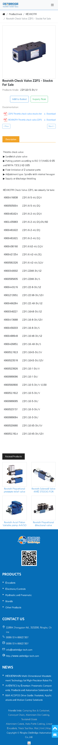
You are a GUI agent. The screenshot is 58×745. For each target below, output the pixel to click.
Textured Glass (29, 719)
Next (51, 126)
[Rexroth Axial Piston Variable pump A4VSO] (14, 508)
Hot (36, 728)
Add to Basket (19, 99)
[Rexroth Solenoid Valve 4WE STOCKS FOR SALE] (44, 474)
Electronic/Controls (15, 588)
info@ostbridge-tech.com (19, 649)
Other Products (13, 607)
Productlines (15, 14)
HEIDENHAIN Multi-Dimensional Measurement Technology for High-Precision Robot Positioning (28, 680)
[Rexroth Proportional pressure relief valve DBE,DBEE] (14, 474)
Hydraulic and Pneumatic (18, 595)
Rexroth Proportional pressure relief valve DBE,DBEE (14, 490)
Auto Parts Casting (35, 723)
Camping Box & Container (36, 710)
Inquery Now (39, 99)
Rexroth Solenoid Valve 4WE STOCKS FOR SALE (43, 490)
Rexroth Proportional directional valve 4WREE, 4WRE (43, 524)
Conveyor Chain (16, 714)
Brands (9, 601)
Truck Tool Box (25, 728)
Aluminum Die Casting (37, 714)
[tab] (10, 139)
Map (48, 728)
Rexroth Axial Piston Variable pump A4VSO (14, 524)
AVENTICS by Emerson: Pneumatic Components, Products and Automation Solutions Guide (28, 690)
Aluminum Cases (15, 723)
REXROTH (31, 14)
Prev (6, 126)
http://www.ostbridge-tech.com (22, 655)
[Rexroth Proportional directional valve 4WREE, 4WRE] (44, 508)
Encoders (10, 582)
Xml (42, 728)
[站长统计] (29, 742)
